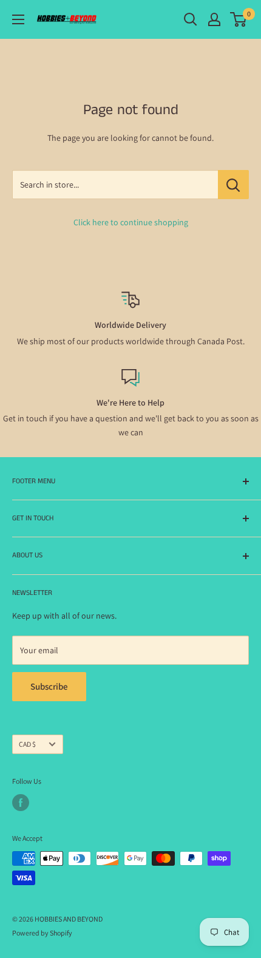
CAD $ (27, 744)
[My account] (214, 19)
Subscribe (49, 686)
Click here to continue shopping (130, 222)
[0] (238, 19)
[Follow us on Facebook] (20, 802)
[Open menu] (18, 19)
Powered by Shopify (42, 932)
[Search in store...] (233, 184)
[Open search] (190, 19)
